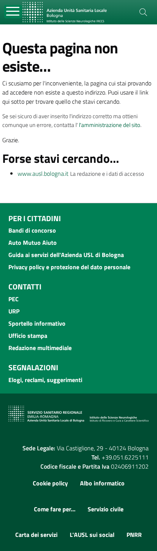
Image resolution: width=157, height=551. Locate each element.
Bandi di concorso (32, 230)
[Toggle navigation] (13, 11)
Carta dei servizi (36, 534)
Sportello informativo (37, 323)
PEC (13, 299)
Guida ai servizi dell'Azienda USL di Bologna (66, 254)
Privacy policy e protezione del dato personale (69, 266)
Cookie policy (50, 483)
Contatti (25, 286)
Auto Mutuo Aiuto (32, 242)
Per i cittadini (34, 218)
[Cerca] (143, 12)
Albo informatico (102, 483)
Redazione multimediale (40, 347)
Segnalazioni (33, 367)
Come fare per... (54, 509)
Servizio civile (105, 509)
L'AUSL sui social (92, 534)
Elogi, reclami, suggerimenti (45, 379)
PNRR (134, 534)
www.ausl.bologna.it (43, 173)
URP (13, 311)
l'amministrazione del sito (109, 124)
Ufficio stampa (27, 335)
